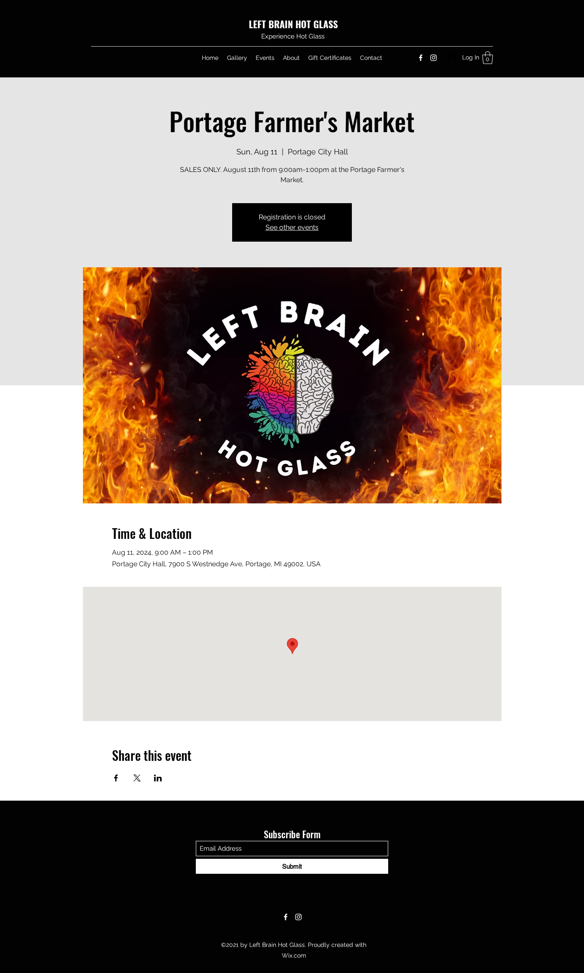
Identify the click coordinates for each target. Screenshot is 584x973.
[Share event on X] (137, 778)
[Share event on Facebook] (116, 778)
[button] (487, 57)
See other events (292, 227)
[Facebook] (420, 57)
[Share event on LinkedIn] (158, 778)
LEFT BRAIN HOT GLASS (293, 24)
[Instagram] (433, 57)
